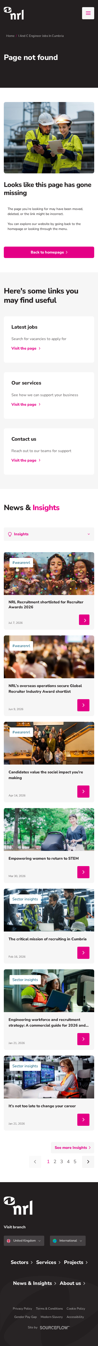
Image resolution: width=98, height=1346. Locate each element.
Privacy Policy (22, 1309)
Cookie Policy (76, 1309)
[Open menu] (88, 13)
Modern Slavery (52, 1317)
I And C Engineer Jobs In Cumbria (41, 36)
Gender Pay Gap (25, 1317)
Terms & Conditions (49, 1309)
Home (10, 36)
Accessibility (75, 1317)
